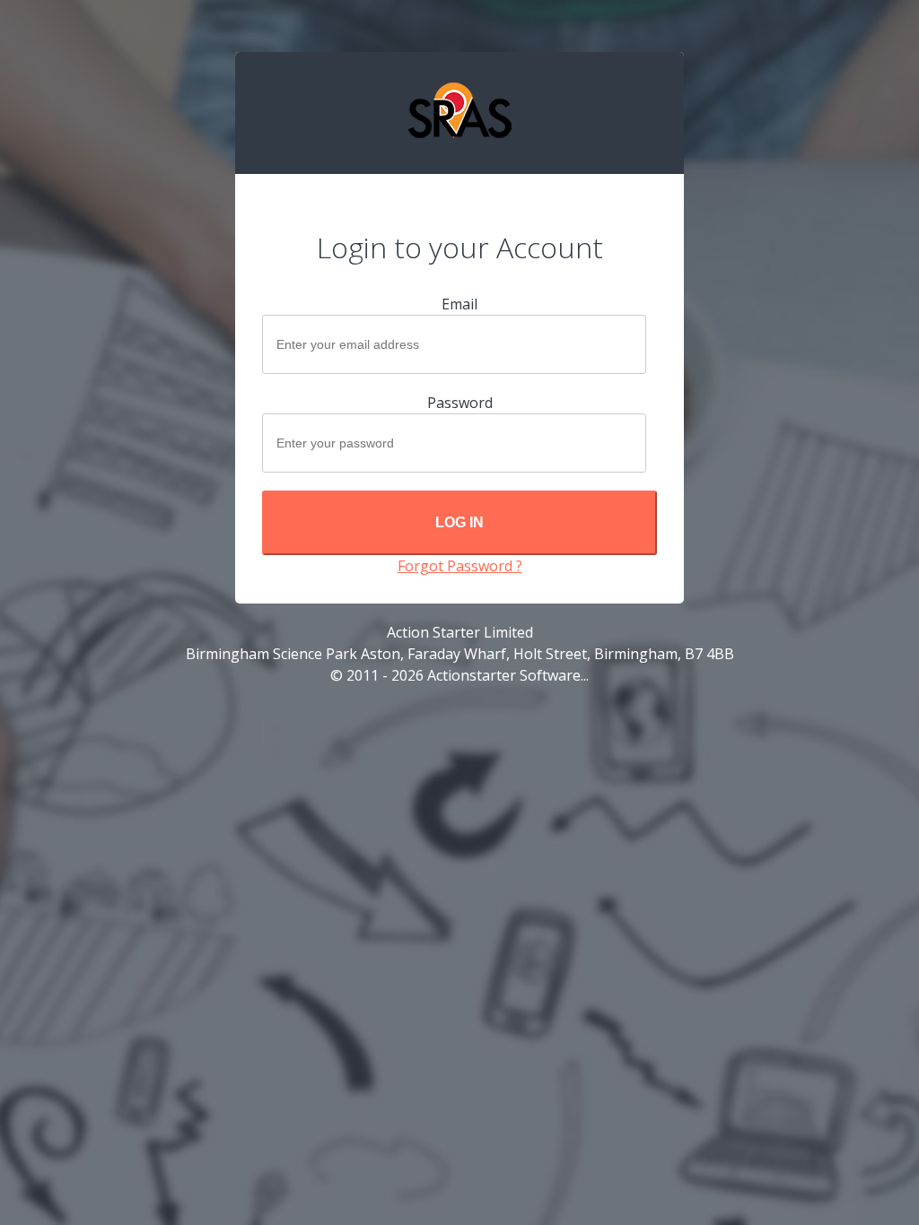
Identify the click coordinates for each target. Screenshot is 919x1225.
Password (460, 403)
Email (459, 304)
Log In (459, 522)
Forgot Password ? (460, 566)
